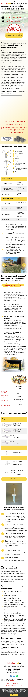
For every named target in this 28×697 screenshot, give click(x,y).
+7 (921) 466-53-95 (12, 671)
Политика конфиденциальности (14, 683)
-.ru (7, 3)
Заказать (14, 479)
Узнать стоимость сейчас (14, 35)
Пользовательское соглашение (14, 685)
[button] (4, 265)
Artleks (12, 680)
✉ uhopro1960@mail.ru (20, 2)
